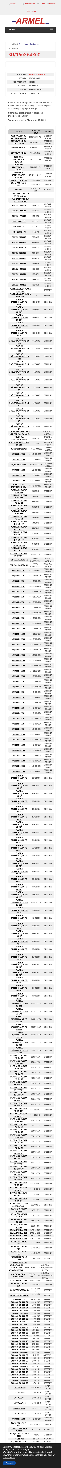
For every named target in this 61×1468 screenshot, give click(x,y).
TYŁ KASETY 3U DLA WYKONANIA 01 (20, 200)
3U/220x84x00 (18, 454)
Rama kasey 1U (20, 1262)
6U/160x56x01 (18, 613)
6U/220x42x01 (18, 592)
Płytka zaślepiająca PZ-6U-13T (19, 848)
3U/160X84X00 (18, 470)
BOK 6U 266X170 (19, 258)
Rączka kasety (18, 1442)
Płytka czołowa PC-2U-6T (19, 501)
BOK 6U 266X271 (19, 248)
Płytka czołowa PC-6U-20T (18, 1109)
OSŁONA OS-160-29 (19, 1358)
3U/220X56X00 (18, 745)
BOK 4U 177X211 (19, 211)
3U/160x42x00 (18, 481)
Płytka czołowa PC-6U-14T (18, 1094)
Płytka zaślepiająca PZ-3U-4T (19, 925)
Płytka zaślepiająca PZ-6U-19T (19, 894)
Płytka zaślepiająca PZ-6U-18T (19, 887)
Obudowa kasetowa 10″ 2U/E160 (18, 167)
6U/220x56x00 (18, 639)
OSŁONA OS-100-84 (19, 1330)
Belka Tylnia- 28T (18, 1230)
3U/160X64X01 (18, 697)
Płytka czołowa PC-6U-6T (18, 1067)
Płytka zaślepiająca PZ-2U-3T (19, 418)
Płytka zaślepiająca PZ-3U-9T (19, 957)
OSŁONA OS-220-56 (19, 1305)
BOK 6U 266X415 (19, 237)
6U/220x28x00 (18, 650)
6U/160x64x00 (18, 660)
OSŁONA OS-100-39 (19, 1333)
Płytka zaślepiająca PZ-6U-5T (19, 785)
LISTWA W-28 (19, 1414)
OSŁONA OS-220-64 (19, 1308)
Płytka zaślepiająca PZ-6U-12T (19, 840)
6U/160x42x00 (18, 671)
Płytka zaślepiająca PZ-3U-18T (19, 995)
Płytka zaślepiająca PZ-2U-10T (19, 372)
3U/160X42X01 (18, 687)
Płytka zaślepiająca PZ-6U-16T (19, 871)
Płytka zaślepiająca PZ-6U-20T (19, 902)
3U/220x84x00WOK (19, 449)
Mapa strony (32, 11)
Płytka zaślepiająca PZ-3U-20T (19, 1003)
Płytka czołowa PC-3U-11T (18, 1157)
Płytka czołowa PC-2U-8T (19, 512)
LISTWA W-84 (19, 1387)
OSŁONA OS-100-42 (19, 1344)
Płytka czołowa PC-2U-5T (19, 496)
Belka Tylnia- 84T (18, 1281)
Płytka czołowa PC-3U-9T (18, 1146)
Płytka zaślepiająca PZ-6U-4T (19, 778)
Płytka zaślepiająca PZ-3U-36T (19, 1034)
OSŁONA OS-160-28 (19, 1383)
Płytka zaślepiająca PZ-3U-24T (19, 1011)
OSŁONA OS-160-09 (19, 1366)
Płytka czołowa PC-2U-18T (19, 549)
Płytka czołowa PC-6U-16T (18, 1104)
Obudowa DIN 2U (18, 153)
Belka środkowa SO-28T (19, 1210)
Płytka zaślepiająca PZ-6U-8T (19, 809)
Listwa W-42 (19, 1403)
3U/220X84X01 (18, 729)
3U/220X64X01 (18, 724)
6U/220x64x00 (18, 634)
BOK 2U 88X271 (19, 221)
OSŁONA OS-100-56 (19, 1339)
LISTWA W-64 (19, 1392)
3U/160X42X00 (18, 771)
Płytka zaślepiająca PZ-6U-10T (19, 824)
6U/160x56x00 (18, 666)
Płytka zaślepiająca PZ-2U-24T (19, 325)
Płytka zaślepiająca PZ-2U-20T (19, 333)
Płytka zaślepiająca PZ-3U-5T (19, 933)
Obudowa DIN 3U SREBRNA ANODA (18, 137)
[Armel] (30, 21)
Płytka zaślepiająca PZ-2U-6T (19, 395)
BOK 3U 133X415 (19, 264)
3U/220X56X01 (18, 719)
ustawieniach (9, 1457)
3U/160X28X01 (18, 682)
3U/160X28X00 (18, 1419)
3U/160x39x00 (18, 475)
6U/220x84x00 (18, 629)
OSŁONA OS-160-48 (19, 1378)
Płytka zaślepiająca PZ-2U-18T (19, 340)
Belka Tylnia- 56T (18, 1236)
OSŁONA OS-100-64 (19, 1336)
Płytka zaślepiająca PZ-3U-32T (19, 1027)
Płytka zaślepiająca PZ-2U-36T (19, 302)
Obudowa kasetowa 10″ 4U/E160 (18, 159)
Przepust (19, 1439)
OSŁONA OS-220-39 (19, 1316)
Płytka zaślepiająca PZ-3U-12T (19, 972)
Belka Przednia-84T (19, 1424)
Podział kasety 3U (19, 565)
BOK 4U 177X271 (19, 206)
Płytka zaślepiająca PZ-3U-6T (19, 941)
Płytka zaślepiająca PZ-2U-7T (19, 387)
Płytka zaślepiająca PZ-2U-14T (19, 356)
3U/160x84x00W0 (18, 465)
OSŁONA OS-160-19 (19, 1364)
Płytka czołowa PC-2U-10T (19, 523)
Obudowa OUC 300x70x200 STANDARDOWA (16, 1267)
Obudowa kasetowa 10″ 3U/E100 (18, 175)
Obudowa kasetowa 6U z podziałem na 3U (19, 433)
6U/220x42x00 (18, 645)
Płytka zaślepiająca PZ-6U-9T (19, 816)
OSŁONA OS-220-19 (19, 1325)
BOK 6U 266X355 (19, 243)
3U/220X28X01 (18, 708)
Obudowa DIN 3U (18, 148)
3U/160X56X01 (18, 692)
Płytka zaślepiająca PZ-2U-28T (19, 317)
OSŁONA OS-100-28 (19, 1347)
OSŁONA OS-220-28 (19, 1319)
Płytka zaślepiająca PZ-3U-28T (19, 1019)
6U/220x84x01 (18, 570)
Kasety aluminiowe (31, 44)
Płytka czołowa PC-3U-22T (18, 1194)
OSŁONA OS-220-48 (19, 1311)
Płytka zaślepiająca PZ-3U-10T (19, 964)
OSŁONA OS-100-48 (19, 1341)
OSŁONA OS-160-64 (19, 1372)
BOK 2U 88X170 (19, 232)
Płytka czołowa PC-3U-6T (18, 1131)
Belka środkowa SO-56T (19, 1221)
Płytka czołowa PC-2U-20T (18, 554)
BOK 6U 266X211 (19, 253)
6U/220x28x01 (18, 597)
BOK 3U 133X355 (19, 269)
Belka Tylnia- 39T (18, 180)
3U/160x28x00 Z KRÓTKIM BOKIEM (18, 486)
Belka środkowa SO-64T (19, 1226)
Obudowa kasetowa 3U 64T (19, 438)
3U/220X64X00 (18, 750)
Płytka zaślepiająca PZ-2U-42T (20, 295)
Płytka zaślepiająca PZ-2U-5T (19, 403)
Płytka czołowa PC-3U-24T (18, 1199)
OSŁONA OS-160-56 (19, 1375)
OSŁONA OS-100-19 (19, 1353)
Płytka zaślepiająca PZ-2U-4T (19, 410)
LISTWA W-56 (19, 1398)
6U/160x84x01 (18, 602)
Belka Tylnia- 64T (18, 1238)
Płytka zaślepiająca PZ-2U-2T (19, 426)
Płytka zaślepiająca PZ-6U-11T (19, 832)
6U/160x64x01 (18, 608)
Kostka (19, 190)
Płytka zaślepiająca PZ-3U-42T (19, 1042)
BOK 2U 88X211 (19, 227)
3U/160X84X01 (18, 703)
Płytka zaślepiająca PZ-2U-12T (19, 364)
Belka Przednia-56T (19, 1253)
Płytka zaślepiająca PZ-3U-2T (19, 910)
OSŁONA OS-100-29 (19, 1350)
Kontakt (52, 4)
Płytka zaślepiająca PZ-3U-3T (19, 918)
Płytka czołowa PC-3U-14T (18, 1168)
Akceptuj (9, 1463)
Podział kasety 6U (19, 560)
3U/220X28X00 (18, 761)
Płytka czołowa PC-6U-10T (18, 1083)
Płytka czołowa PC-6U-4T (18, 1057)
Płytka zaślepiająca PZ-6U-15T (19, 863)
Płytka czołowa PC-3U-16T (18, 1173)
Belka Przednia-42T (19, 1248)
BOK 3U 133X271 (19, 274)
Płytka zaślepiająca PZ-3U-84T (19, 1050)
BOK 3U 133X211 (19, 280)
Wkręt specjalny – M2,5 (19, 1435)
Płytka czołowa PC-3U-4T (18, 1120)
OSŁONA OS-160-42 (19, 1380)
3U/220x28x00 (18, 459)
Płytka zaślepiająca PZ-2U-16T (19, 348)
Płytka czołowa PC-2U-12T (19, 528)
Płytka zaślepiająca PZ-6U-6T (19, 793)
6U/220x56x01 (18, 581)
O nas (42, 4)
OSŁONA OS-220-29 (19, 1322)
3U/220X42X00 (18, 740)
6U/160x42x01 (18, 618)
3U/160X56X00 (18, 734)
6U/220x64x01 (18, 576)
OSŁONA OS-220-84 (19, 1302)
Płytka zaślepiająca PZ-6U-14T (19, 855)
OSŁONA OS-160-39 (19, 1361)
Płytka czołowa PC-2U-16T (19, 538)
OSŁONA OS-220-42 (19, 1313)
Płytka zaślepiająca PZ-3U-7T (19, 949)
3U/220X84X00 (18, 756)
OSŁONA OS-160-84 (19, 1369)
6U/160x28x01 (18, 623)
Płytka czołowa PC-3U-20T (18, 1183)
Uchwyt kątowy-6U (19, 1290)
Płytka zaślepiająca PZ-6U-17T (19, 879)
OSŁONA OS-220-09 (19, 1327)
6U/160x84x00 (18, 655)
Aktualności (30, 4)
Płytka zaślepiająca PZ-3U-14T (19, 980)
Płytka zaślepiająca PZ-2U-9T (19, 379)
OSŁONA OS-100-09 (19, 1355)
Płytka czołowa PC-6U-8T (18, 1078)
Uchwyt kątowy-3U (19, 1295)
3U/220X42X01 (18, 713)
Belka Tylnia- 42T (18, 1233)
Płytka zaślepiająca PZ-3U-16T (19, 988)
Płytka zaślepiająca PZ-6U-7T (19, 801)
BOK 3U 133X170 (19, 285)
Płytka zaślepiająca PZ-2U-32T (19, 309)
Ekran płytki (19, 1300)
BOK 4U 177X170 (19, 216)
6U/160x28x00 (18, 676)
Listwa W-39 (19, 1408)
